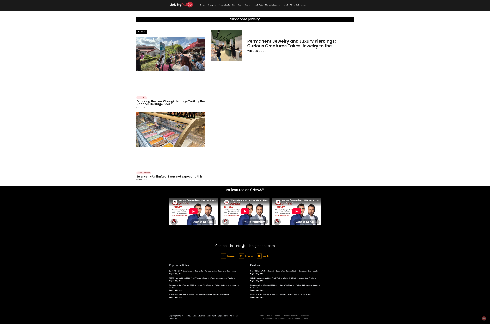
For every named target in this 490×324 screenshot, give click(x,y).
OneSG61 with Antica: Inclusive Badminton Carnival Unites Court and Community (203, 271)
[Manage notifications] (484, 318)
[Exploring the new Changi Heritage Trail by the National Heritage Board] (170, 54)
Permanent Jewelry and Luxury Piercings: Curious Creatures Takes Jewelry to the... (291, 43)
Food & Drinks (144, 173)
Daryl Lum (140, 107)
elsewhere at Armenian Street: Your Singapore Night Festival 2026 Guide (199, 294)
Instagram (249, 256)
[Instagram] (241, 256)
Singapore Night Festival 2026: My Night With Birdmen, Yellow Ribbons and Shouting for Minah (204, 286)
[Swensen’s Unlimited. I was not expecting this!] (170, 129)
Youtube (266, 256)
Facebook (231, 256)
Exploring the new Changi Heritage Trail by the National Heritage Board (170, 102)
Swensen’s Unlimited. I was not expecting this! (170, 177)
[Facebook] (223, 256)
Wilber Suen (141, 179)
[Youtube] (259, 256)
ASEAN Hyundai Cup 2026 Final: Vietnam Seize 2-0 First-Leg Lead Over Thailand (202, 278)
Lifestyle (142, 97)
